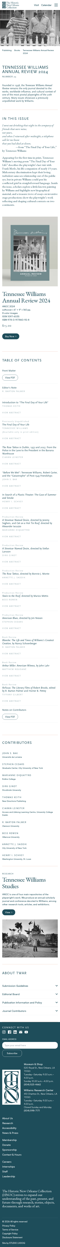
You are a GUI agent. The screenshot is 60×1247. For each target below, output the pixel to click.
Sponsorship (9, 1149)
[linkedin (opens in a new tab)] (15, 1032)
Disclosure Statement (12, 1237)
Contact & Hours (11, 1154)
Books (17, 50)
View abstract (11, 412)
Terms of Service (10, 1229)
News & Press (10, 1132)
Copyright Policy (10, 1233)
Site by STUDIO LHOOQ (13, 1243)
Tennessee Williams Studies (24, 883)
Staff (5, 1171)
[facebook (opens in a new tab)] (9, 1032)
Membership (9, 1139)
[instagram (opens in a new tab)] (4, 1032)
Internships (8, 1166)
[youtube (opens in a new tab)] (26, 1032)
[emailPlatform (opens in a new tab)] (20, 1032)
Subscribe (12, 1053)
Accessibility (9, 1127)
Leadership (8, 1176)
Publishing (7, 50)
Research (7, 1123)
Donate (6, 1144)
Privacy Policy (8, 1225)
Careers (6, 1161)
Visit (36, 5)
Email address (9, 1039)
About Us (7, 1118)
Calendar (46, 5)
